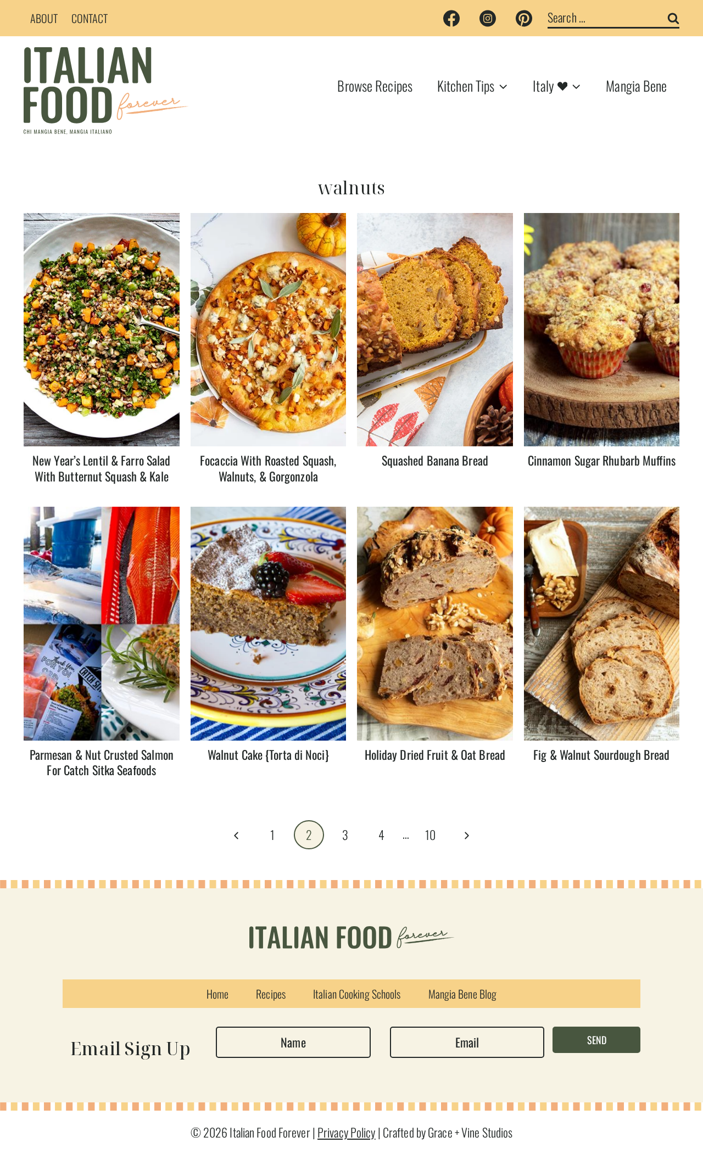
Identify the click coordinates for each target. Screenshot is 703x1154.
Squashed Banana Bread (435, 460)
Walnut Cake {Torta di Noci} (268, 754)
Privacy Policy (346, 1132)
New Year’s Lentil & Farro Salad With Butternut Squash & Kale (101, 468)
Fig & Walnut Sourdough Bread (601, 754)
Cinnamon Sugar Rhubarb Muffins (602, 460)
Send (596, 1040)
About (44, 18)
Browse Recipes (374, 85)
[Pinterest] (524, 18)
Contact (89, 18)
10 (430, 834)
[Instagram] (488, 18)
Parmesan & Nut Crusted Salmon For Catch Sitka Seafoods (102, 762)
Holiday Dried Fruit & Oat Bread (435, 754)
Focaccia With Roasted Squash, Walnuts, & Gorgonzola (268, 468)
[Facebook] (451, 18)
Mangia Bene (636, 85)
